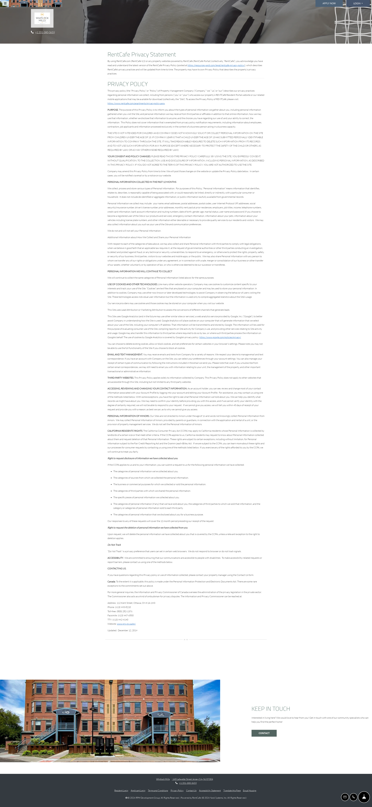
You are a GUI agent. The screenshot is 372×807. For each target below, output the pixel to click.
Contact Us (191, 790)
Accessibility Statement (210, 790)
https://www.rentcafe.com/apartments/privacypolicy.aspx (136, 103)
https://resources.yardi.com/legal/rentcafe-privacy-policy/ (216, 65)
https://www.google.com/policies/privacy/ (220, 337)
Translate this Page (232, 790)
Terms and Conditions (158, 790)
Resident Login (121, 790)
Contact (264, 733)
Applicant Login (138, 790)
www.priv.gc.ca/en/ (126, 623)
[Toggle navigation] (5, 3)
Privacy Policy (177, 790)
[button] (358, 3)
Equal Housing (249, 790)
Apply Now (329, 3)
